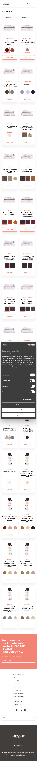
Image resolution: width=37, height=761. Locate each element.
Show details (27, 399)
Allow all (18, 404)
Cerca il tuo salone (18, 696)
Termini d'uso (18, 749)
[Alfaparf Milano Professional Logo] (7, 3)
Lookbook (18, 684)
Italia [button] (4, 717)
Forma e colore (18, 677)
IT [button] (27, 3)
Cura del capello (18, 674)
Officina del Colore (18, 693)
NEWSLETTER (18, 704)
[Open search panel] (21, 3)
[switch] (32, 380)
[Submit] (32, 659)
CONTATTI (18, 701)
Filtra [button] (8, 11)
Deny (18, 415)
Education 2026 (18, 687)
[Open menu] (34, 3)
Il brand (18, 690)
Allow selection (18, 410)
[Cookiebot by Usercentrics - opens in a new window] (27, 344)
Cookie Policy (18, 742)
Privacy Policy (18, 745)
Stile (18, 680)
